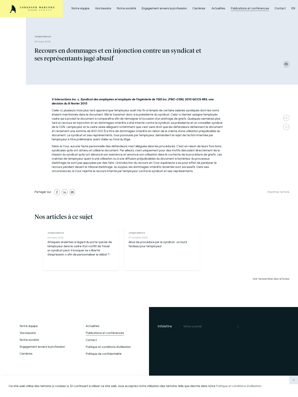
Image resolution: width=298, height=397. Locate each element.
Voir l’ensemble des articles (271, 279)
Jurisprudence (42, 37)
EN (293, 8)
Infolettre (165, 326)
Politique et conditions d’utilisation (238, 386)
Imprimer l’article (278, 192)
